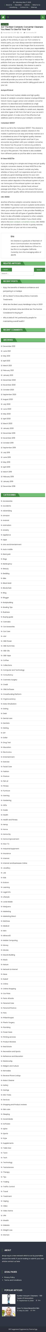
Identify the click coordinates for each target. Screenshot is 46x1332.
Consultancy (8, 675)
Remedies (7, 1071)
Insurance (7, 853)
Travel (5, 1191)
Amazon (6, 515)
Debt (5, 713)
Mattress (6, 921)
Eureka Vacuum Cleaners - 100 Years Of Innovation (29, 1297)
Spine (5, 1129)
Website (6, 1225)
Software (6, 1124)
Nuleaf (5, 979)
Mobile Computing (10, 940)
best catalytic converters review (22, 222)
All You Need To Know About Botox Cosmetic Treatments (20, 298)
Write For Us (36, 5)
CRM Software (8, 689)
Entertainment (9, 757)
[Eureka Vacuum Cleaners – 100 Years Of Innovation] (8, 1299)
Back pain (7, 554)
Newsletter (18, 5)
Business (6, 612)
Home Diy (7, 834)
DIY (4, 733)
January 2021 (8, 375)
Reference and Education (13, 1056)
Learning (6, 887)
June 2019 (7, 457)
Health (5, 815)
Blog (4, 593)
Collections (7, 665)
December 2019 (9, 433)
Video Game (8, 1211)
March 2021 (7, 365)
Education (7, 747)
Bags (5, 559)
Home (5, 829)
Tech (5, 1158)
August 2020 (8, 399)
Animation (7, 525)
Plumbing (6, 1027)
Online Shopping (9, 989)
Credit (5, 684)
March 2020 (7, 423)
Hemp (5, 824)
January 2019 (8, 481)
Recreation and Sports (11, 1051)
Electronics (7, 752)
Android (6, 520)
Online (5, 984)
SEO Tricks (7, 1095)
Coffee (6, 660)
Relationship (8, 1061)
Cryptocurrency (9, 699)
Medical (6, 926)
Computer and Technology (13, 670)
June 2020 (7, 409)
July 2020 (6, 404)
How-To (6, 844)
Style (5, 1138)
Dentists (6, 723)
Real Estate (7, 1046)
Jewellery (6, 868)
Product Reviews (9, 1042)
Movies (5, 950)
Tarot (5, 1153)
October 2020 (8, 390)
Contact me (24, 7)
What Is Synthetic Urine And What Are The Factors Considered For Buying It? (22, 311)
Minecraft (7, 935)
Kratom (6, 882)
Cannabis (6, 622)
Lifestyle (6, 897)
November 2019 (9, 438)
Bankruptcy (7, 564)
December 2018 (9, 486)
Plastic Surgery (9, 1022)
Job (4, 873)
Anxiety (6, 530)
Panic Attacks (8, 998)
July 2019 (6, 452)
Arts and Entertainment (12, 544)
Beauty (6, 569)
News (5, 974)
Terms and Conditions (13, 1280)
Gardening (7, 800)
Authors (27, 5)
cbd (4, 636)
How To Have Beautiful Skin (28, 1308)
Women (6, 1235)
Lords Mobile (8, 902)
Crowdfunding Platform (12, 694)
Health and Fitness (10, 820)
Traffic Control (9, 1186)
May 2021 (6, 356)
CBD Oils (6, 651)
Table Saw (7, 1148)
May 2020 (7, 414)
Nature (5, 964)
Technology (7, 1162)
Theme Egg (33, 1329)
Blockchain (7, 588)
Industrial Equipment (11, 849)
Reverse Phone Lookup (12, 1075)
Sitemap (34, 7)
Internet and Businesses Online (15, 863)
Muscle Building (9, 955)
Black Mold (7, 583)
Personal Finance (9, 1008)
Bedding (6, 573)
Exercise (6, 762)
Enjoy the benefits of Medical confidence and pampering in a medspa (21, 289)
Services (6, 1100)
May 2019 (6, 462)
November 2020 (9, 385)
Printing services (9, 1037)
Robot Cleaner (8, 1080)
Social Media (8, 1119)
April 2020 (7, 419)
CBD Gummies (9, 646)
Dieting (6, 728)
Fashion (6, 771)
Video (5, 1206)
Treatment (7, 1196)
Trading (6, 1182)
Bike (4, 578)
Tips (4, 1177)
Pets (4, 1013)
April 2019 (6, 467)
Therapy (6, 1172)
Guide (5, 810)
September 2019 (9, 448)
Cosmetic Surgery (10, 680)
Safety (5, 1085)
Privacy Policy (9, 1277)
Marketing (7, 911)
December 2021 (9, 346)
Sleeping (6, 1114)
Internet (6, 858)
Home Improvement (11, 839)
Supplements (8, 1143)
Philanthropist (8, 1018)
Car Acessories (9, 626)
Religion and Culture (11, 1066)
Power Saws (7, 1032)
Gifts (5, 805)
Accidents (7, 506)
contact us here (13, 1261)
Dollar (5, 738)
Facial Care (7, 766)
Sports (5, 1133)
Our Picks (6, 993)
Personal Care (8, 1003)
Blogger (6, 598)
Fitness (5, 786)
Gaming (6, 795)
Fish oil (5, 781)
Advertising (13, 7)
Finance (6, 776)
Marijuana (7, 906)
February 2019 (8, 476)
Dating (5, 709)
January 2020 (8, 428)
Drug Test (7, 742)
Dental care (7, 718)
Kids (4, 878)
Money (5, 945)
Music (5, 960)
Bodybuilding (8, 602)
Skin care (6, 1109)
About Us (9, 5)
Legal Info (7, 892)
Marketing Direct (9, 916)
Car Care (5, 24)
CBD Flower (7, 641)
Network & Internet (10, 969)
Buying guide (8, 617)
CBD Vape (7, 655)
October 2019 (8, 443)
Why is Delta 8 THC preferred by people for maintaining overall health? (20, 319)
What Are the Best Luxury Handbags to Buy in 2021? (23, 304)
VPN (4, 1215)
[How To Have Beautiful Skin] (8, 1311)
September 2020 (9, 394)
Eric (21, 33)
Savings (6, 1090)
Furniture (6, 791)
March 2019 (7, 472)
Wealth (6, 1220)
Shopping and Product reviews (15, 1104)
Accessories (7, 501)
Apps (5, 540)
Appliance (7, 535)
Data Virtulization (9, 704)
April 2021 (6, 361)
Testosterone (8, 1167)
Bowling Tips (8, 607)
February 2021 (8, 370)
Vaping (5, 1201)
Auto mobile (8, 549)
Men (4, 931)
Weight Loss (7, 1230)
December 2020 (9, 380)
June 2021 (7, 351)
